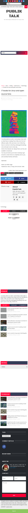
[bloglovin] (13, 1)
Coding (10, 85)
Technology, (10, 99)
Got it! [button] (14, 511)
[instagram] (21, 1)
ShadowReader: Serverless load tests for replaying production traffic (17, 321)
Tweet (9, 178)
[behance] (19, 1)
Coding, (20, 98)
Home (2, 85)
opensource (17, 85)
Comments (22, 305)
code (6, 85)
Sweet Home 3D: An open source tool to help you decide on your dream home (17, 422)
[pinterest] (10, 1)
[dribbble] (15, 1)
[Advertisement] (14, 36)
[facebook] (4, 1)
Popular (14, 305)
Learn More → (13, 467)
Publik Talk (14, 13)
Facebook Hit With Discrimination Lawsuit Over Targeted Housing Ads (17, 315)
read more (3, 160)
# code (6, 173)
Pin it (9, 182)
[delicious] (23, 1)
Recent (5, 305)
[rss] (17, 1)
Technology (24, 85)
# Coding (11, 173)
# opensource (18, 173)
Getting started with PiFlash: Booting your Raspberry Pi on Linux (17, 416)
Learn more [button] (9, 506)
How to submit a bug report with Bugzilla (17, 333)
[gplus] (8, 1)
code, (17, 98)
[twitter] (6, 1)
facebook (22, 211)
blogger (5, 211)
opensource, (4, 99)
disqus (13, 211)
